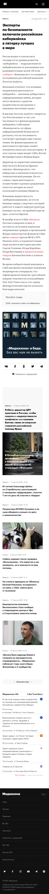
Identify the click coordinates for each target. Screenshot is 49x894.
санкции (14, 237)
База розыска (8, 859)
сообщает (8, 75)
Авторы (6, 808)
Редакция (6, 816)
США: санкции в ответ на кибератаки (23, 303)
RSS (6, 823)
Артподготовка (28, 11)
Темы (5, 801)
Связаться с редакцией (26, 373)
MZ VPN (6, 845)
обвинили (34, 220)
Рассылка (7, 830)
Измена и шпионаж (11, 11)
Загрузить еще (22, 682)
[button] (43, 4)
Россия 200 (7, 852)
